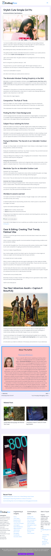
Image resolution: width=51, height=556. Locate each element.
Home (15, 516)
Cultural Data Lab (31, 528)
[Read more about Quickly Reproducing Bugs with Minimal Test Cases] (14, 413)
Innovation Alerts (18, 536)
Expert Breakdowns (18, 13)
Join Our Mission (31, 523)
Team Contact (30, 533)
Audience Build (30, 521)
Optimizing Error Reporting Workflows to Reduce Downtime (17, 498)
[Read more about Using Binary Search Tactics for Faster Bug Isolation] (36, 413)
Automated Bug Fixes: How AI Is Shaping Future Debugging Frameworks (20, 501)
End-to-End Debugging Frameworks (16, 533)
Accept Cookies (22, 554)
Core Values (16, 518)
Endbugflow (6, 224)
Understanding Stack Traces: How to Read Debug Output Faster (18, 496)
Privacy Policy (46, 534)
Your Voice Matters (31, 520)
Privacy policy (30, 554)
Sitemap (46, 539)
